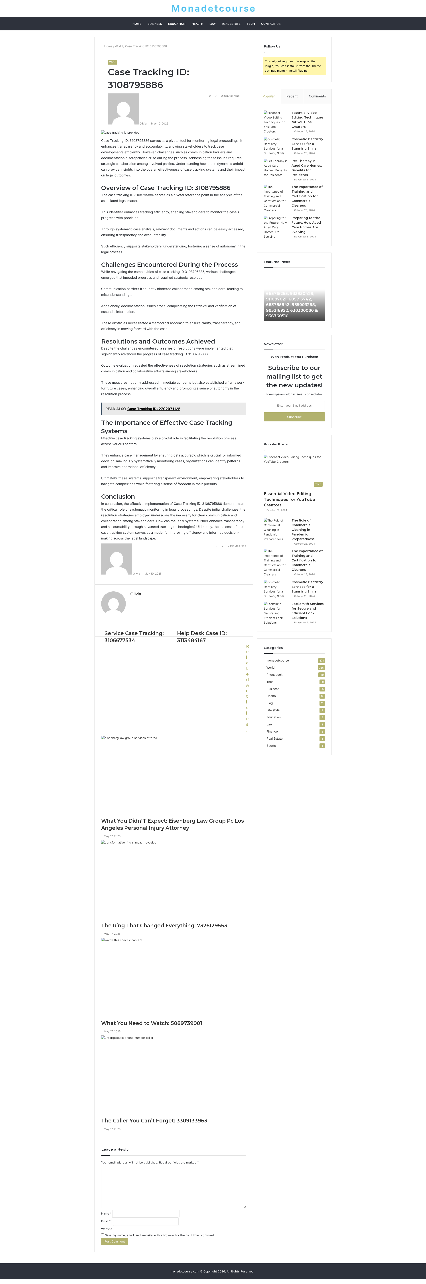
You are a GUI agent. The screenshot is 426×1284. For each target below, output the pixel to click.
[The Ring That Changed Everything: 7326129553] (173, 881)
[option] (304, 296)
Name (106, 1213)
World (119, 46)
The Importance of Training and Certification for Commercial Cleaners (307, 196)
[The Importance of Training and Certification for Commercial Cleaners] (276, 199)
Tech (251, 24)
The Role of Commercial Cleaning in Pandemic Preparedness (303, 529)
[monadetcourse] (213, 8)
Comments (317, 96)
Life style (273, 710)
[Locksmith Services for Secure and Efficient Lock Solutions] (276, 613)
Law (212, 24)
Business (155, 24)
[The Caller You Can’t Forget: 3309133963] (173, 1076)
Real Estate (231, 24)
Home (136, 24)
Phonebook (274, 674)
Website (106, 1229)
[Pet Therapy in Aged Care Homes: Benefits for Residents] (276, 168)
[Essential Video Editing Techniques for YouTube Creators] (276, 122)
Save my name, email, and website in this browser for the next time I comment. (160, 1235)
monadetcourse (277, 660)
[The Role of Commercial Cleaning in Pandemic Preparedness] (276, 529)
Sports (271, 745)
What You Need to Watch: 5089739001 (151, 1023)
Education (176, 24)
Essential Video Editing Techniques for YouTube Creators (289, 499)
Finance (272, 731)
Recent (292, 96)
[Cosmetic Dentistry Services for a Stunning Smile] (276, 146)
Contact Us (270, 24)
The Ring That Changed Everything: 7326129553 (164, 926)
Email (106, 1221)
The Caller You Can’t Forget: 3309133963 (154, 1121)
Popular (269, 96)
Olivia (135, 594)
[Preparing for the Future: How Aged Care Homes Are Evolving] (276, 227)
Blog (269, 703)
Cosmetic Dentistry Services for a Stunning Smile (307, 143)
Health (197, 24)
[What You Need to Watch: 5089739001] (173, 979)
